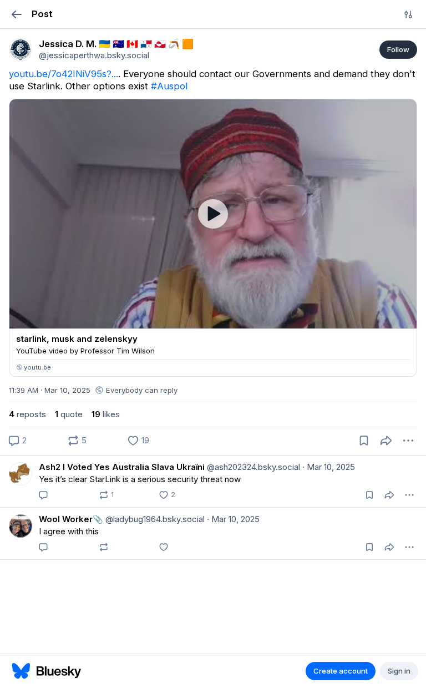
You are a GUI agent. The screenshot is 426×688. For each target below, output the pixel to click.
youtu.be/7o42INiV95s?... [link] (63, 73)
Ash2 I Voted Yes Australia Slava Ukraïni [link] (122, 467)
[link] (20, 49)
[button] (16, 14)
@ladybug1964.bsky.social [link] (154, 519)
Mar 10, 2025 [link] (328, 467)
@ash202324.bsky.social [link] (252, 467)
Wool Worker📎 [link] (71, 519)
